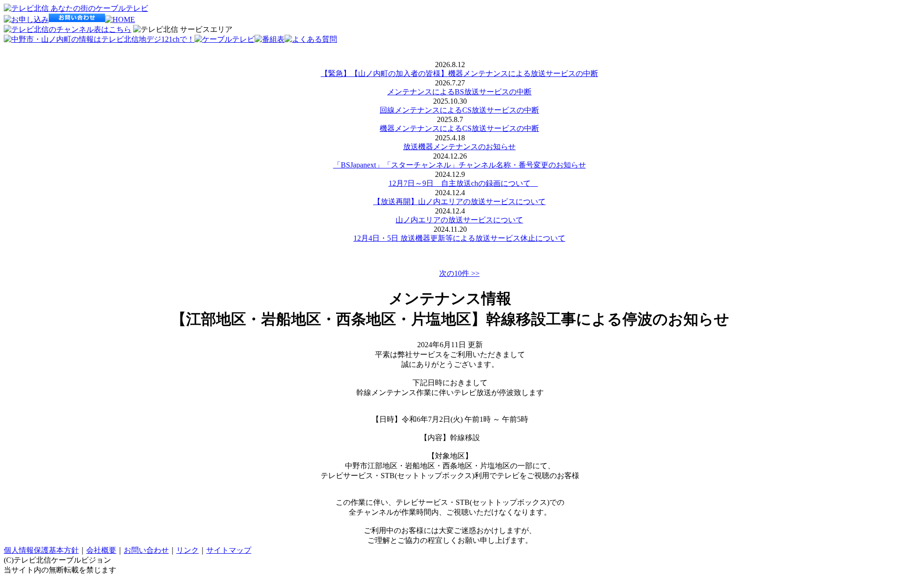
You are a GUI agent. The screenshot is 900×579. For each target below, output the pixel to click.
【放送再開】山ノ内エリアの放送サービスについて (459, 202)
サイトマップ (228, 550)
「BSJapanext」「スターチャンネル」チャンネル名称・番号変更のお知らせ (459, 165)
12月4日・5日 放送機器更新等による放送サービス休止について (459, 238)
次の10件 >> (459, 273)
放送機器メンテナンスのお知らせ (459, 147)
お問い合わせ (146, 550)
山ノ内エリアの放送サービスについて (459, 220)
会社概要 (101, 550)
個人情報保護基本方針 (41, 550)
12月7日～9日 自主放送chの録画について (463, 183)
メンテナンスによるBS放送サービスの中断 (459, 92)
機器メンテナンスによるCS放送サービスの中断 (459, 128)
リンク (187, 550)
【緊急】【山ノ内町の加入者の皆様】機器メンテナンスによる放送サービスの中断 (459, 73)
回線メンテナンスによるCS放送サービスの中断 (459, 110)
